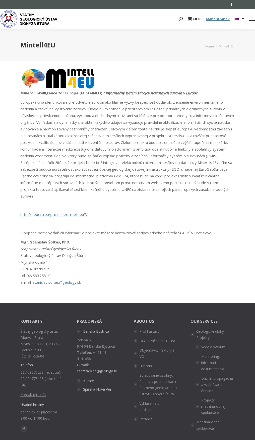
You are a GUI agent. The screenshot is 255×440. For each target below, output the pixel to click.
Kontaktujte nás (33, 394)
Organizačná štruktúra (157, 340)
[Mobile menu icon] (252, 19)
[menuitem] (239, 19)
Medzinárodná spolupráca (207, 425)
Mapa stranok (218, 19)
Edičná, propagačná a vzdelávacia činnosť (217, 384)
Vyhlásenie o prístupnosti (149, 406)
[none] (239, 19)
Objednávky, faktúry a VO (157, 353)
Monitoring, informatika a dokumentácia (212, 362)
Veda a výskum (213, 347)
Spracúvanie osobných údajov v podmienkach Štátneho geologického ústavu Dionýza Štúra (158, 384)
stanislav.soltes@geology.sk (57, 282)
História (145, 365)
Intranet (145, 419)
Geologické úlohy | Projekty (211, 334)
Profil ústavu (149, 331)
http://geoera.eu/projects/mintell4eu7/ (54, 214)
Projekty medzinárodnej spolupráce (213, 406)
